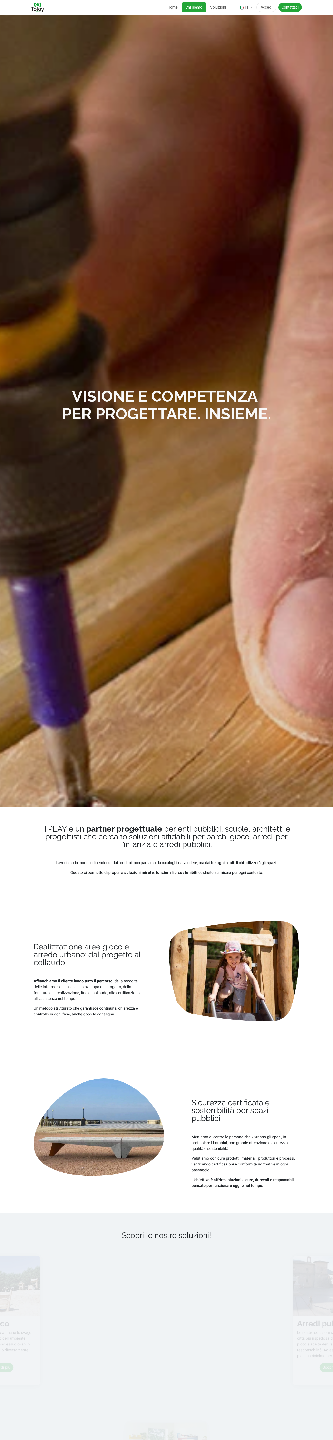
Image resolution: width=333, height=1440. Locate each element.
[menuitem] (173, 7)
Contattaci (290, 7)
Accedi (266, 7)
